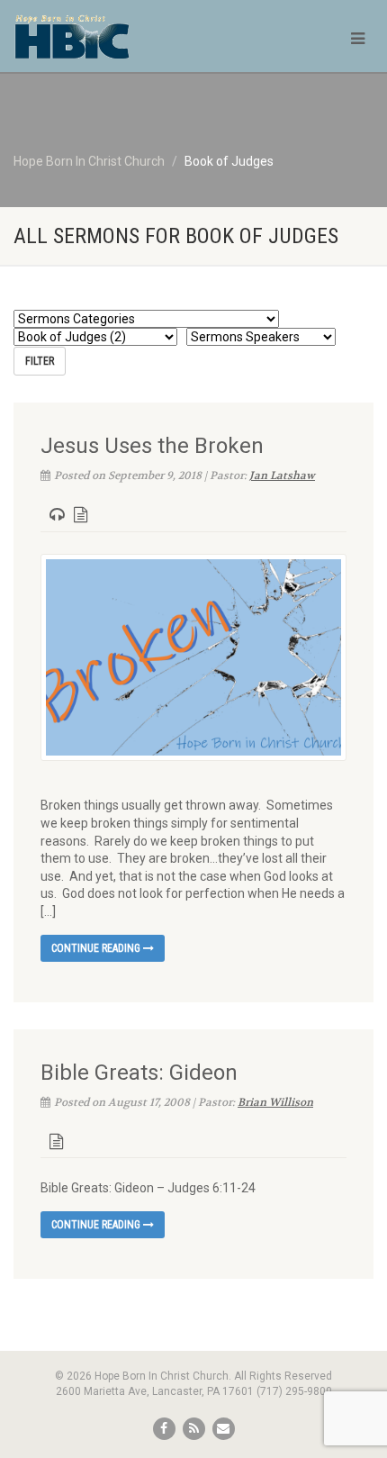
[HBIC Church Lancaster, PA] (129, 45)
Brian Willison (275, 1102)
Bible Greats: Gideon (139, 1072)
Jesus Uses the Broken (152, 445)
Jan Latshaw (282, 475)
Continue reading (97, 948)
